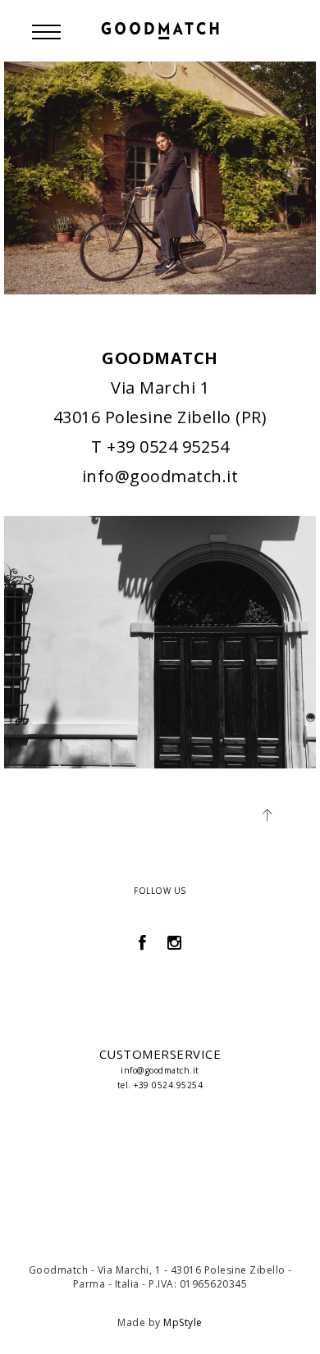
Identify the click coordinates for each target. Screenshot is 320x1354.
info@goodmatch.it (160, 476)
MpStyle (183, 1322)
